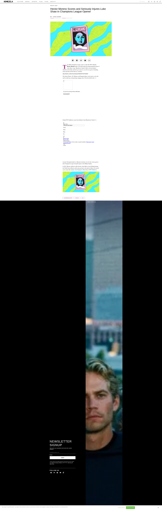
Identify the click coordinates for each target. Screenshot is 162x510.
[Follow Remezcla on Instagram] (154, 1)
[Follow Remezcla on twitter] (151, 1)
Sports (56, 5)
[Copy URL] (89, 60)
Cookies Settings (121, 507)
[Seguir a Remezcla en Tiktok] (160, 1)
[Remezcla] (8, 1)
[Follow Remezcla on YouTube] (157, 1)
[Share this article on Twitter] (81, 60)
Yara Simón (57, 16)
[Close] (158, 507)
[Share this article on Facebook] (76, 60)
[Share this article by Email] (85, 60)
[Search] (140, 1)
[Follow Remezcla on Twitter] (54, 471)
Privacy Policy (58, 462)
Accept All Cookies (130, 507)
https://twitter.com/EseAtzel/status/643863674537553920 (75, 73)
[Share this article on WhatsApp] (72, 60)
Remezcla (52, 5)
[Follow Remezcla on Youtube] (60, 471)
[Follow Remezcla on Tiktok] (63, 471)
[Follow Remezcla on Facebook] (148, 1)
